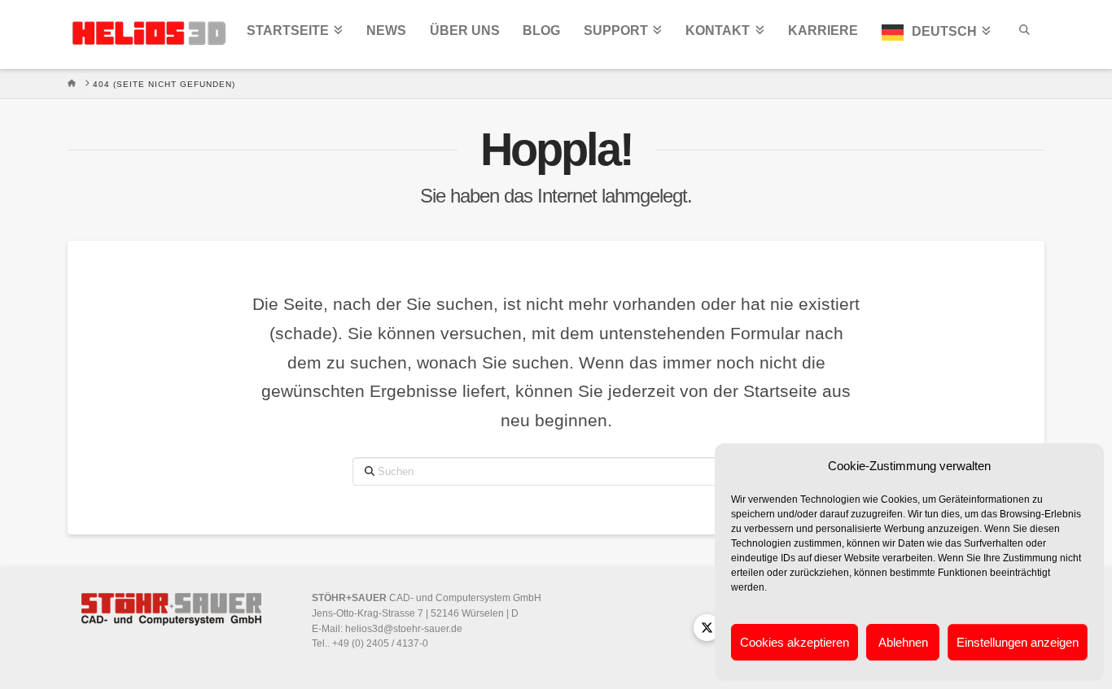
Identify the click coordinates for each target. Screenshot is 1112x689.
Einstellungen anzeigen (1018, 642)
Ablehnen (903, 642)
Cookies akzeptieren (794, 642)
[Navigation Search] (1023, 34)
